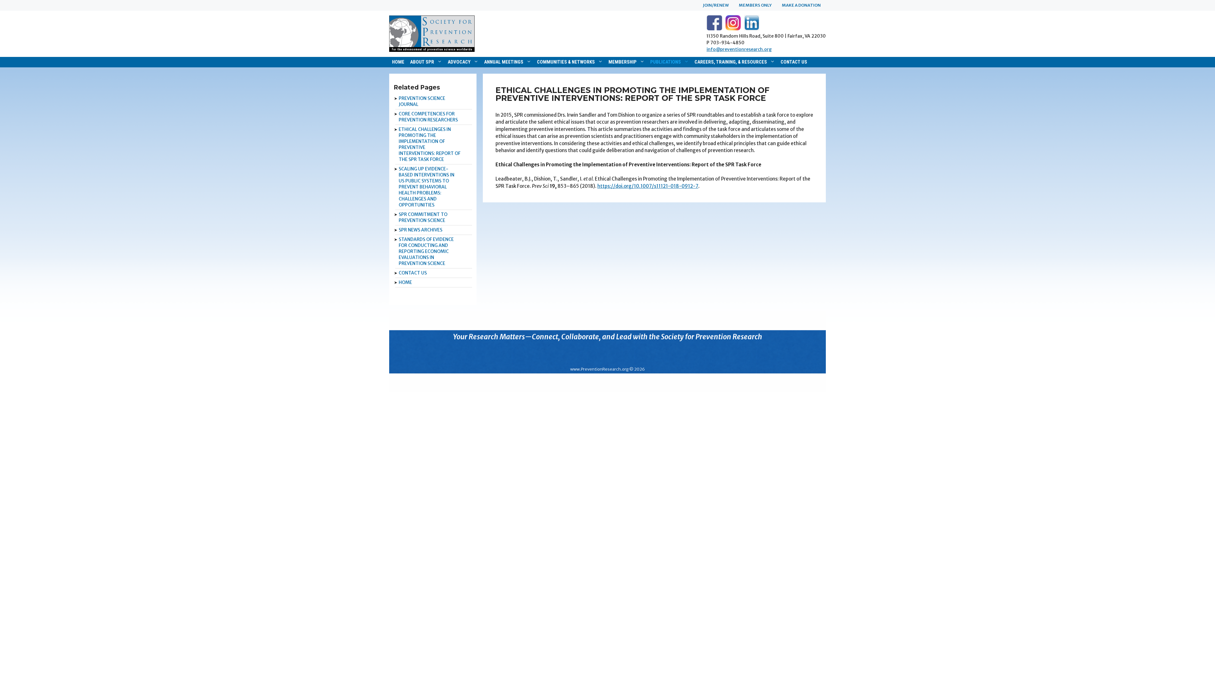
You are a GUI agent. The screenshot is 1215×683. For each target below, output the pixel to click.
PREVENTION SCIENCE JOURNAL (422, 101)
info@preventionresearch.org (739, 49)
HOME (398, 62)
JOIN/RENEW (716, 5)
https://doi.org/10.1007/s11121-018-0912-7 (647, 186)
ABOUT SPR (422, 62)
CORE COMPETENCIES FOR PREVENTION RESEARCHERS (428, 117)
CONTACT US (794, 62)
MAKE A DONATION (801, 5)
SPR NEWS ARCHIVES (420, 230)
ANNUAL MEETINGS (503, 62)
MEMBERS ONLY (755, 5)
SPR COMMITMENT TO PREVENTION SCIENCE (423, 217)
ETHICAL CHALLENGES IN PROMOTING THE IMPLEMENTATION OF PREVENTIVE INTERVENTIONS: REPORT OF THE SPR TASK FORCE (429, 144)
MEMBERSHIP (622, 62)
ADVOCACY (459, 62)
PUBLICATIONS (665, 62)
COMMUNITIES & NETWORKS (566, 62)
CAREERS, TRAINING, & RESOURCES (731, 62)
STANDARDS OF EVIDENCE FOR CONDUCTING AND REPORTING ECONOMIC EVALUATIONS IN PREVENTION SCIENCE (426, 251)
